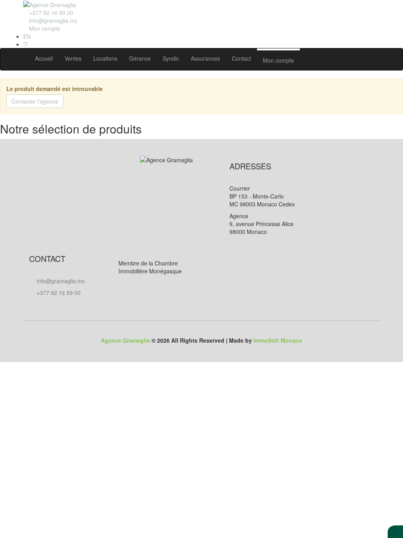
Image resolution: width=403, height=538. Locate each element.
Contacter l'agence (34, 101)
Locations (105, 58)
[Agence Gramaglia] (49, 4)
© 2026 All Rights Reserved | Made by (201, 340)
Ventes (73, 58)
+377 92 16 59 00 (58, 293)
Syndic (171, 58)
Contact (241, 58)
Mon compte (278, 60)
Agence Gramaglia (125, 340)
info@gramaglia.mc (53, 20)
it (25, 44)
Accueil (44, 58)
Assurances (205, 58)
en (27, 36)
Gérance (140, 58)
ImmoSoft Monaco (277, 340)
